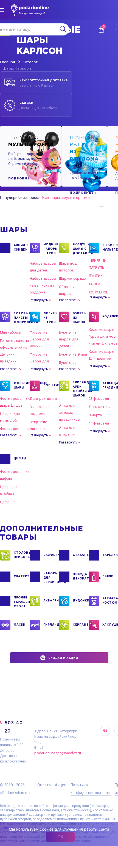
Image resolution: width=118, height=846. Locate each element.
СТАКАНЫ (81, 555)
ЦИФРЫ (20, 458)
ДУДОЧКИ (81, 601)
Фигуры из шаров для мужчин (39, 339)
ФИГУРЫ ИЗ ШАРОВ (50, 318)
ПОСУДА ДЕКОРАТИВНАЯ (81, 576)
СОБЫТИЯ (51, 385)
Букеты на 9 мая (73, 354)
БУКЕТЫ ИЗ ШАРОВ (80, 318)
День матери (100, 407)
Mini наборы (10, 332)
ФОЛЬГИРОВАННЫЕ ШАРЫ (22, 385)
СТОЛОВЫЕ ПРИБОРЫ (22, 555)
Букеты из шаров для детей (68, 339)
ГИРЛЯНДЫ (51, 625)
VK (105, 731)
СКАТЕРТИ (22, 576)
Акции (60, 785)
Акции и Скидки (21, 247)
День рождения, (44, 398)
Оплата (44, 785)
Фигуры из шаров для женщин (39, 361)
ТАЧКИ (94, 284)
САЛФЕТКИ (51, 555)
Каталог (30, 62)
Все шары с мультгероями (66, 197)
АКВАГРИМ (51, 601)
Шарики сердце (72, 278)
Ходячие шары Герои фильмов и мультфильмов (103, 336)
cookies (47, 829)
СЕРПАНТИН (81, 625)
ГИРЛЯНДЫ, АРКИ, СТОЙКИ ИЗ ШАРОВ (81, 389)
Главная (7, 62)
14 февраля (99, 423)
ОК (60, 836)
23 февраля (99, 398)
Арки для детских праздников (69, 412)
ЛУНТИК (96, 276)
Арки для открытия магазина (67, 434)
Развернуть (39, 300)
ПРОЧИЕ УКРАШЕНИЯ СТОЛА (22, 602)
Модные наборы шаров (51, 249)
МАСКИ (20, 625)
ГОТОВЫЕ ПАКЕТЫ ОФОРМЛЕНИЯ (22, 318)
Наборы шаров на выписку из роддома (43, 285)
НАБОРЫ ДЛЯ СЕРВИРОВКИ (51, 578)
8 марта (95, 415)
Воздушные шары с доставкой (81, 249)
